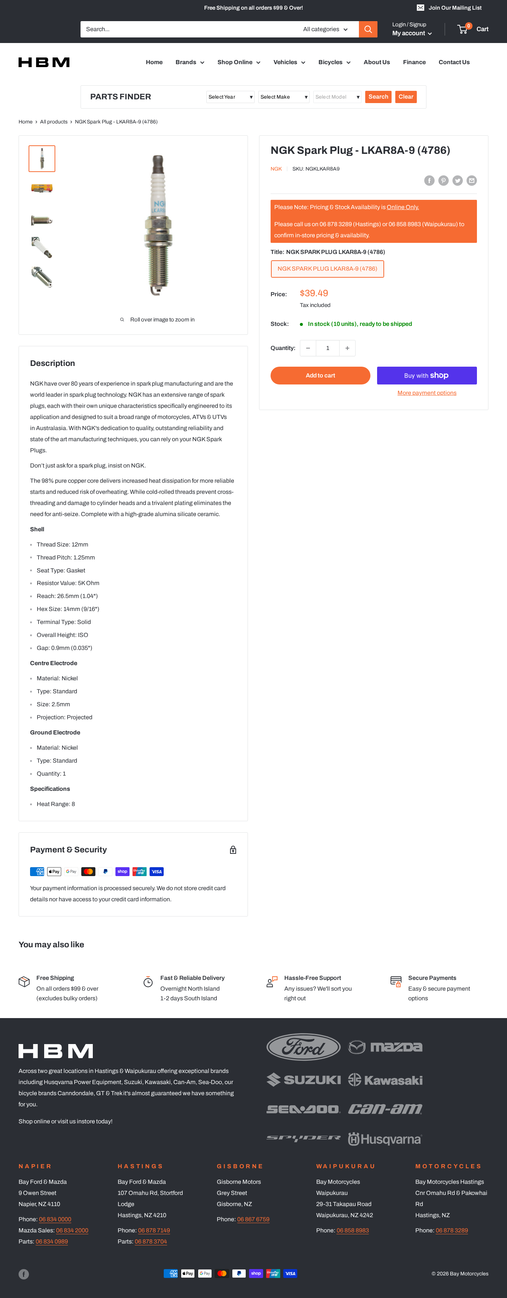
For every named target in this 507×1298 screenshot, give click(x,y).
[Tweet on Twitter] (457, 180)
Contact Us (454, 62)
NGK (276, 169)
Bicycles (330, 62)
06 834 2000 (72, 1230)
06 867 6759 (253, 1219)
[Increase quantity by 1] (347, 348)
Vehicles (285, 62)
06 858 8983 (353, 1230)
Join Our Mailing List (455, 8)
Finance (414, 62)
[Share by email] (472, 180)
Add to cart (320, 375)
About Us (377, 62)
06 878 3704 (151, 1241)
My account (409, 33)
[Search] (368, 29)
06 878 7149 (154, 1230)
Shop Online (234, 62)
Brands (186, 62)
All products (54, 122)
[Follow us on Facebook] (24, 1274)
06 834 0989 (52, 1241)
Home (154, 62)
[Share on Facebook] (429, 180)
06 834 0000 (55, 1219)
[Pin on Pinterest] (443, 180)
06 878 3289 (452, 1230)
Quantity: (283, 348)
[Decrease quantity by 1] (308, 348)
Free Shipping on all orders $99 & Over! (253, 8)
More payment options (427, 393)
